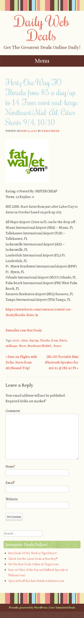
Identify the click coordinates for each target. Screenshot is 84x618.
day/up (34, 340)
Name (10, 466)
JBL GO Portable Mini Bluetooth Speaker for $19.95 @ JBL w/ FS (61, 362)
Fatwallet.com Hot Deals (24, 330)
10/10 (15, 340)
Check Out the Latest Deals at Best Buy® (32, 559)
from (54, 340)
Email (10, 482)
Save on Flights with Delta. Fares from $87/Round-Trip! (21, 362)
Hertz (63, 340)
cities (24, 340)
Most (22, 346)
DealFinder (50, 131)
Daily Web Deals (42, 28)
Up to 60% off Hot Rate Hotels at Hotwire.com (36, 581)
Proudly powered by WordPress (28, 607)
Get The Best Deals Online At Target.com (33, 564)
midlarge (11, 346)
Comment (13, 411)
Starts (57, 346)
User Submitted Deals (62, 607)
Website (12, 499)
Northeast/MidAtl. (39, 346)
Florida (45, 340)
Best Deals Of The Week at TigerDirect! (32, 553)
